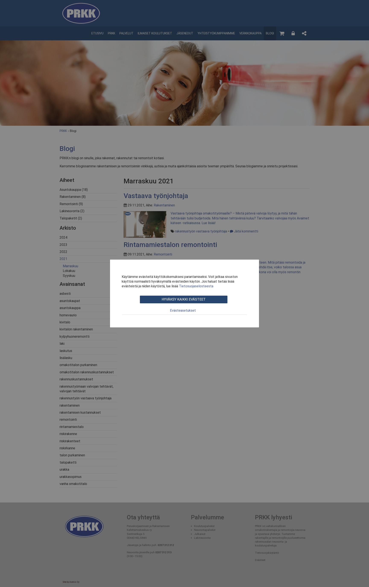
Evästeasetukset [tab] (183, 310)
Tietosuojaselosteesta (196, 286)
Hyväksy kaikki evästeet (184, 299)
